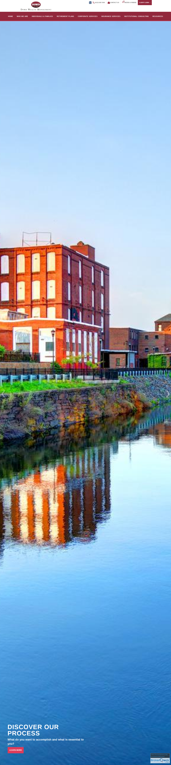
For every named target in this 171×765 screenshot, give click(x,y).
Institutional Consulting (136, 16)
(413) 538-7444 (100, 2)
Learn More (15, 750)
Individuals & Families (42, 16)
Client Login (144, 2)
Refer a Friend (130, 2)
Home (10, 16)
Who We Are (22, 16)
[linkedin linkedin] (90, 2)
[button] (3, 394)
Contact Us (114, 2)
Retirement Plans (65, 16)
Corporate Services (88, 16)
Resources (158, 16)
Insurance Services (111, 16)
